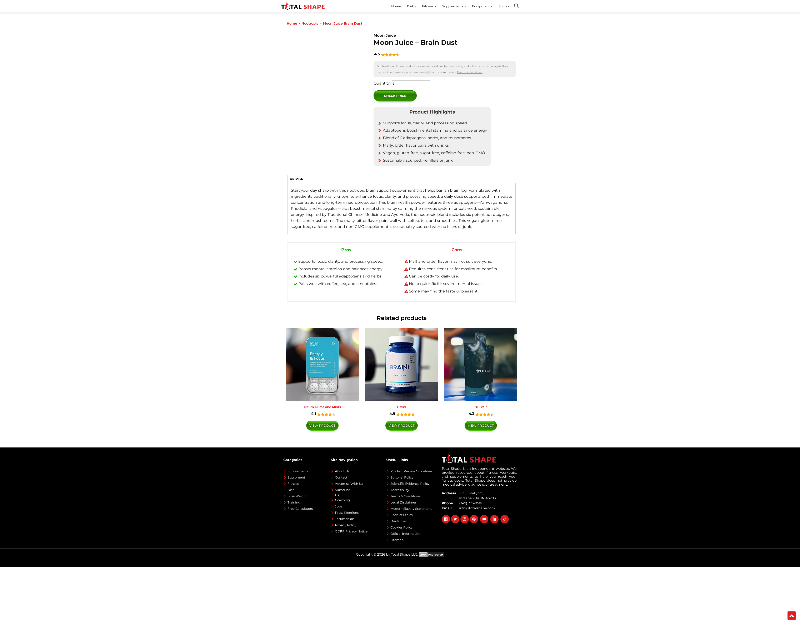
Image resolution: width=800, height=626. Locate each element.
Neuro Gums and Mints (322, 407)
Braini (401, 407)
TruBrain (481, 407)
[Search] (516, 6)
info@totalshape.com (476, 508)
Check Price (395, 96)
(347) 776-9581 (470, 503)
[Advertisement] (125, 596)
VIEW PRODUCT (322, 425)
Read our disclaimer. (469, 72)
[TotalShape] (303, 6)
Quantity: (382, 83)
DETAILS (296, 179)
